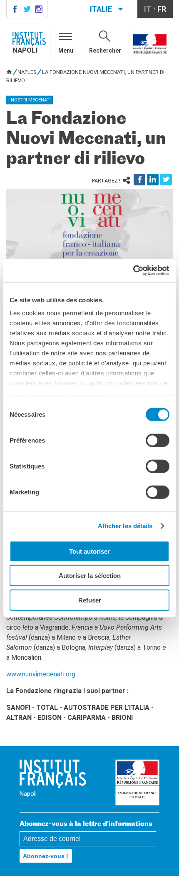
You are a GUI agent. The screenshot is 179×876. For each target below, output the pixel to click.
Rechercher (105, 50)
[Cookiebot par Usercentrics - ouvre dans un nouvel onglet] (133, 270)
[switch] (157, 440)
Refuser (89, 599)
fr (161, 9)
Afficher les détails (125, 525)
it (147, 9)
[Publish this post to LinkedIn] (153, 179)
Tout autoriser (89, 550)
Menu (65, 50)
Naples (26, 72)
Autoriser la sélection (90, 575)
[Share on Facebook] (139, 179)
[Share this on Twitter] (166, 179)
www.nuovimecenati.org (40, 674)
